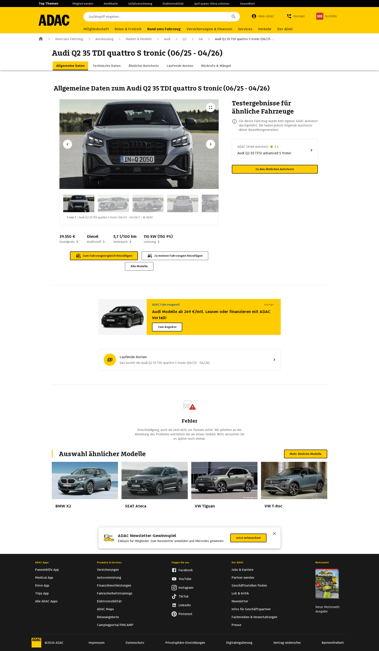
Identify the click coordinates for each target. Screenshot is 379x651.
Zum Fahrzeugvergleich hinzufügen (107, 256)
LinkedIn (185, 605)
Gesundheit (247, 3)
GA (201, 39)
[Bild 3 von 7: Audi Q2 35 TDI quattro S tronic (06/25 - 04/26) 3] (148, 203)
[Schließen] (274, 534)
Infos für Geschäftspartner (251, 609)
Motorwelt (322, 562)
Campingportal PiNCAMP (115, 625)
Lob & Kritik (240, 593)
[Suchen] (233, 16)
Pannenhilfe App (47, 570)
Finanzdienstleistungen (114, 585)
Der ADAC (237, 562)
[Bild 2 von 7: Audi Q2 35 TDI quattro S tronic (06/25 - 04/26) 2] (113, 203)
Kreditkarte (111, 3)
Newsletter (240, 601)
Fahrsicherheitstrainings (114, 593)
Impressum (97, 643)
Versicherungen (108, 570)
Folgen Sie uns (180, 562)
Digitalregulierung (239, 643)
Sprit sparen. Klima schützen (211, 3)
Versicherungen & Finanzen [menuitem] (209, 29)
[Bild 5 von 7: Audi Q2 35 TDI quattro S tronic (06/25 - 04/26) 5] (217, 203)
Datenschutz (135, 643)
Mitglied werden (82, 3)
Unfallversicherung (140, 3)
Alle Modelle (139, 266)
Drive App (42, 585)
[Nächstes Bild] (210, 144)
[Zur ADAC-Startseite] (54, 20)
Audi (167, 39)
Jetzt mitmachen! (248, 538)
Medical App (44, 578)
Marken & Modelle (139, 39)
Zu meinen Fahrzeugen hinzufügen (178, 256)
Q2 (184, 39)
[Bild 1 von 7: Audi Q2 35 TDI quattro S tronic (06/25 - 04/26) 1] (78, 203)
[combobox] (161, 16)
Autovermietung (109, 578)
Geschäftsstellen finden (249, 585)
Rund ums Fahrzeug (69, 39)
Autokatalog (104, 39)
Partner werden (243, 578)
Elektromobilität (173, 3)
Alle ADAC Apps (46, 601)
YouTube (185, 579)
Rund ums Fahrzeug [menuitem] (164, 29)
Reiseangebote (108, 617)
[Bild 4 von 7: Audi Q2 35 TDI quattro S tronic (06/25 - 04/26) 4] (182, 203)
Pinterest (185, 614)
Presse (236, 625)
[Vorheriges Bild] (67, 144)
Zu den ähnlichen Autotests (274, 169)
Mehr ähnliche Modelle (306, 454)
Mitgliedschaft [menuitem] (96, 29)
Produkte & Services (109, 562)
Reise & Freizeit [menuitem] (128, 29)
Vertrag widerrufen (287, 643)
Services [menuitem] (245, 29)
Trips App (42, 593)
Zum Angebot (167, 327)
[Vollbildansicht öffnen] (210, 107)
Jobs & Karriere (242, 570)
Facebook (186, 570)
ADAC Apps (42, 562)
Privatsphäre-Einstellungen (185, 643)
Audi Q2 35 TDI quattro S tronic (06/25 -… (245, 39)
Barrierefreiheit (333, 643)
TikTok (184, 596)
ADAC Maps (105, 609)
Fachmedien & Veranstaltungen (254, 617)
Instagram (186, 588)
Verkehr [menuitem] (265, 29)
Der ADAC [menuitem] (285, 29)
